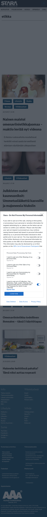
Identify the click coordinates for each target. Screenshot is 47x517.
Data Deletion (11, 301)
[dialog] (23, 258)
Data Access (23, 301)
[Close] (43, 215)
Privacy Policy (36, 301)
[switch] (38, 258)
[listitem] (23, 253)
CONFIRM (14, 294)
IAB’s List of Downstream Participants (26, 246)
